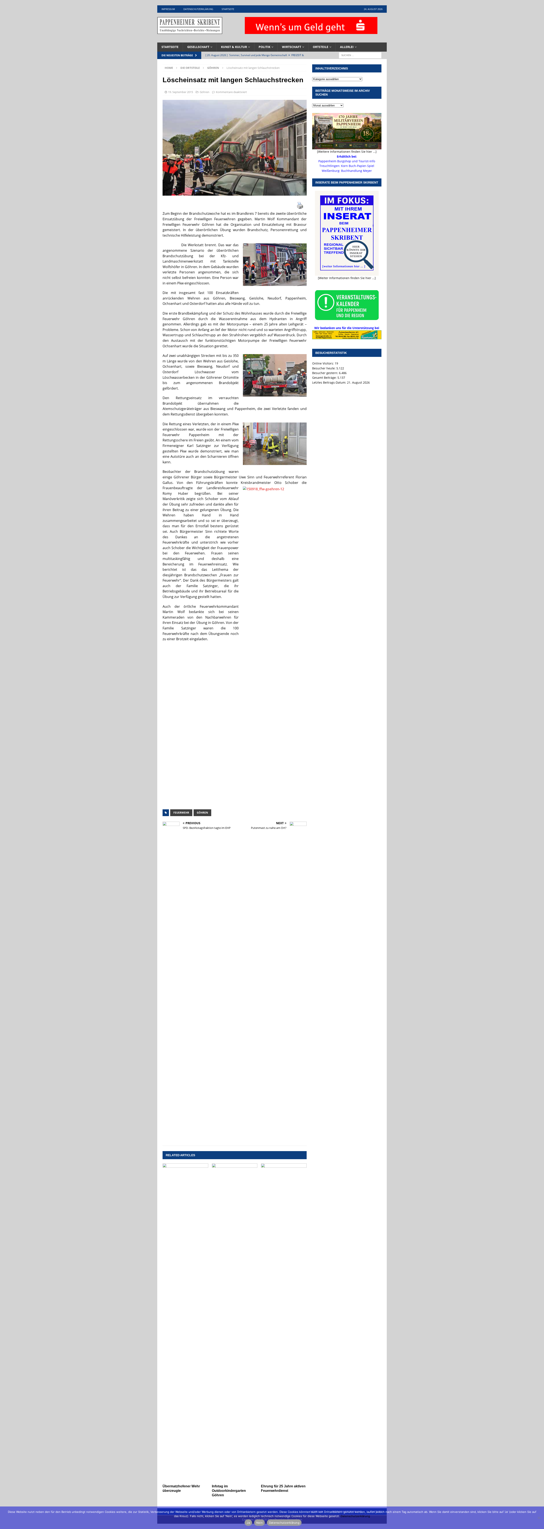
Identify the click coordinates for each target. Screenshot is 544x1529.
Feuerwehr (181, 812)
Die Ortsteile (190, 68)
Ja (248, 1522)
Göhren (204, 92)
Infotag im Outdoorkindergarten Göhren (229, 1490)
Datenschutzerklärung (198, 9)
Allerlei (347, 47)
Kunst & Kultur (234, 47)
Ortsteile (320, 47)
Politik (264, 47)
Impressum (168, 9)
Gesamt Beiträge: (324, 378)
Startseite (228, 9)
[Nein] (539, 1518)
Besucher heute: (324, 368)
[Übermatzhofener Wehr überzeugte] (185, 1322)
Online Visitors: (323, 363)
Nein (259, 1522)
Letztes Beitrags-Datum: (329, 382)
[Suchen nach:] (360, 55)
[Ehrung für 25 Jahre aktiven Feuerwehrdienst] (284, 1322)
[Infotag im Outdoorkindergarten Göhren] (235, 1322)
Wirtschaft (291, 47)
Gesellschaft (198, 47)
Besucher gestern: (325, 373)
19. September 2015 (180, 92)
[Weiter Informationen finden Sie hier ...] (347, 278)
